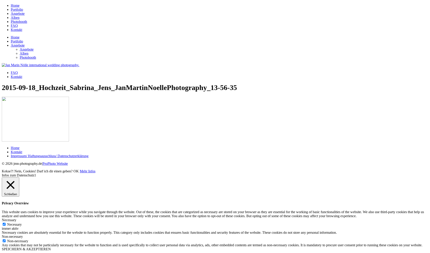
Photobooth (19, 22)
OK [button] (76, 171)
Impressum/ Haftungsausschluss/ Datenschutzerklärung (49, 156)
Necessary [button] (9, 220)
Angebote (18, 13)
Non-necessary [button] (12, 236)
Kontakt (16, 30)
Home (15, 5)
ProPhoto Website (55, 163)
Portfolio (17, 9)
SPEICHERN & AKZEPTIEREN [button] (26, 249)
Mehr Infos (87, 171)
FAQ (14, 26)
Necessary (14, 224)
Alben (15, 17)
